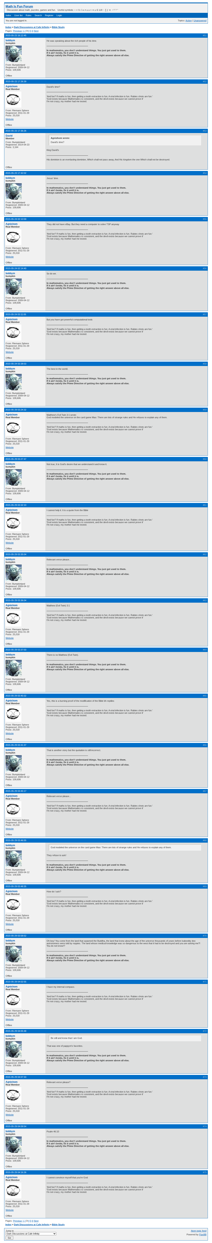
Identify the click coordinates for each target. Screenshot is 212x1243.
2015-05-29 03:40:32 (15, 695)
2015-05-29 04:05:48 (15, 1031)
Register (49, 15)
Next (36, 31)
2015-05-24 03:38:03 (15, 363)
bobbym (10, 40)
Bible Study (58, 27)
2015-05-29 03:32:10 (15, 505)
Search (38, 15)
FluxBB (202, 1234)
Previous (17, 31)
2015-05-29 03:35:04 (15, 554)
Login (59, 15)
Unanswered (200, 20)
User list (18, 15)
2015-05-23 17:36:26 (15, 131)
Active (189, 20)
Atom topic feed (198, 1231)
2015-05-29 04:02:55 (15, 981)
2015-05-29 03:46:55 (15, 840)
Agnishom (12, 86)
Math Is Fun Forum (19, 6)
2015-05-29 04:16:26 (15, 1172)
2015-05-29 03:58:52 (15, 935)
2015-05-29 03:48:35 (15, 886)
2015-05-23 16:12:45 (15, 35)
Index (8, 15)
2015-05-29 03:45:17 (15, 791)
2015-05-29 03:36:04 (15, 600)
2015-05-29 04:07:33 (15, 1077)
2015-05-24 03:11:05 (15, 314)
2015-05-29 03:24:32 (15, 409)
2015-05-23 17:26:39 (15, 81)
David (9, 135)
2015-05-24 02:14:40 (15, 268)
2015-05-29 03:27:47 (15, 459)
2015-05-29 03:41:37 (15, 745)
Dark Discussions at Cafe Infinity (31, 27)
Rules (28, 15)
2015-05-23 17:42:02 (15, 173)
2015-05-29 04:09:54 (15, 1126)
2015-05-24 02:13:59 (15, 219)
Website (10, 119)
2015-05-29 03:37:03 (15, 649)
